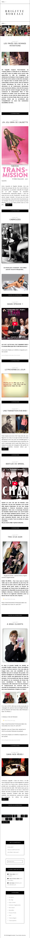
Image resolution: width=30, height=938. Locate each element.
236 (26, 815)
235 (22, 815)
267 (21, 819)
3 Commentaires (15, 113)
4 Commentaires (15, 360)
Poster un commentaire (15, 295)
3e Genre (11, 897)
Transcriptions (12, 920)
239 (10, 819)
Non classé (12, 907)
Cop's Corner (12, 902)
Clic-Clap (11, 900)
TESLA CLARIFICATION (13, 849)
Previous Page (7, 815)
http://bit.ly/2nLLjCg (9, 599)
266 (17, 819)
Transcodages (12, 918)
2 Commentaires (15, 210)
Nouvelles (11, 910)
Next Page (5, 822)
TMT (10, 915)
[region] (15, 30)
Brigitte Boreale (15, 13)
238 (7, 819)
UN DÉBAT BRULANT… (13, 852)
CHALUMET (10, 847)
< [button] (2, 31)
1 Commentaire (15, 402)
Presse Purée (12, 912)
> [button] (28, 31)
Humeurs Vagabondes (15, 905)
